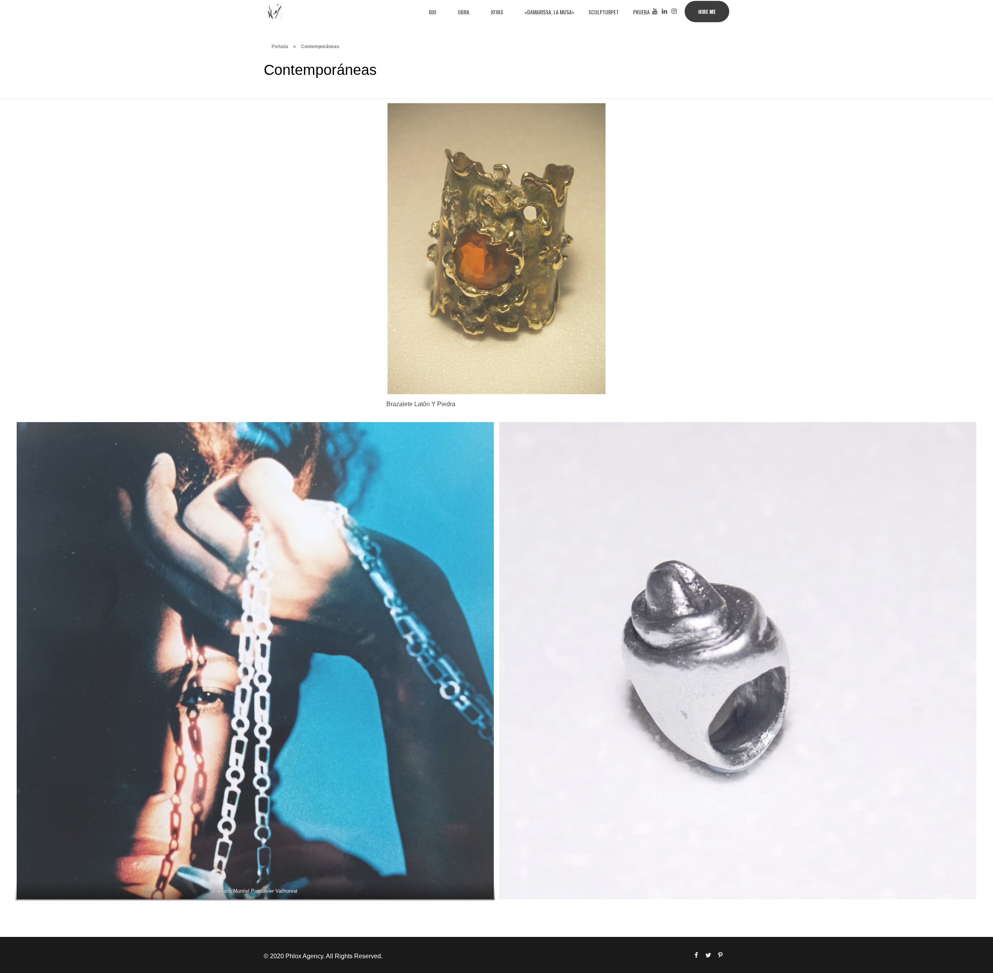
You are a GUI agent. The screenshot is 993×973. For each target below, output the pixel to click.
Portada (280, 46)
